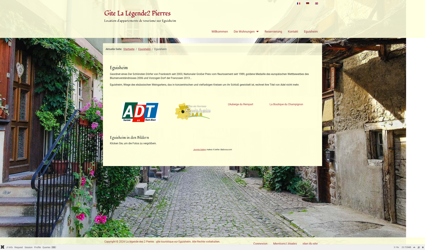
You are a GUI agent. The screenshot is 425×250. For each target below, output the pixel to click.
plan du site (310, 243)
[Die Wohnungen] (257, 31)
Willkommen (220, 31)
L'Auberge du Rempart (240, 104)
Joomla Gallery (199, 149)
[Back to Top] (419, 243)
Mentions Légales (285, 243)
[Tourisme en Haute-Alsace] (140, 112)
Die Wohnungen (244, 31)
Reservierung (273, 31)
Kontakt (293, 31)
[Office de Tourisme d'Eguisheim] (193, 111)
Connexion (260, 243)
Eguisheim (311, 31)
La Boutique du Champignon (286, 104)
